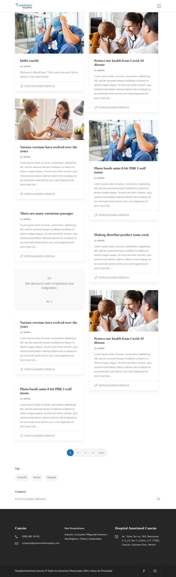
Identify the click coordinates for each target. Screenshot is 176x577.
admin (27, 66)
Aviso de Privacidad (101, 570)
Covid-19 (21, 477)
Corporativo (95, 538)
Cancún (69, 534)
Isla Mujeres (71, 538)
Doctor (36, 477)
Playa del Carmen (96, 534)
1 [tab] (49, 48)
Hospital (51, 477)
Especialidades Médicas (39, 86)
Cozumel (80, 534)
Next (101, 452)
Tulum (83, 538)
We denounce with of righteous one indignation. (49, 286)
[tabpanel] (49, 33)
